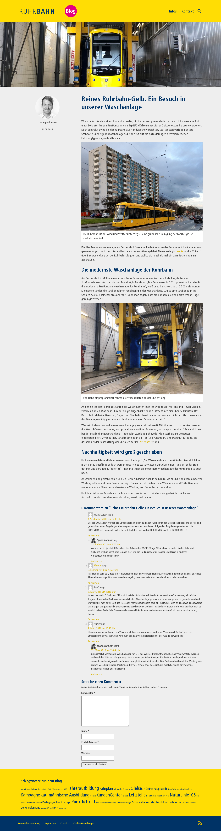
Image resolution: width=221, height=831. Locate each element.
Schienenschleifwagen (124, 803)
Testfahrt (181, 803)
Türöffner (192, 803)
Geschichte (126, 789)
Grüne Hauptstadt (156, 788)
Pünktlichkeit (83, 802)
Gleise (136, 788)
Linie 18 (149, 796)
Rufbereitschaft (105, 803)
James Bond (181, 789)
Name (85, 731)
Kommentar (88, 693)
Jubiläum (188, 789)
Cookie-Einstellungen (83, 823)
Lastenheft (145, 442)
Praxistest (39, 803)
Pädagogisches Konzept (56, 802)
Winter (49, 808)
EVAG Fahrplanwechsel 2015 (57, 789)
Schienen (113, 803)
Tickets (186, 803)
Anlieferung (33, 789)
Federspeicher (118, 789)
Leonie (179, 251)
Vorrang (44, 808)
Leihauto (125, 796)
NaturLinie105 (183, 795)
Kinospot (93, 796)
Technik (172, 802)
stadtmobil (157, 802)
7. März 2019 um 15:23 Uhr (102, 628)
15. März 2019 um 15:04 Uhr (105, 650)
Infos (173, 11)
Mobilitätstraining (163, 796)
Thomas (97, 565)
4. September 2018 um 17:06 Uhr (104, 519)
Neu (197, 796)
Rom (97, 803)
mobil (154, 796)
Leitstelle (137, 795)
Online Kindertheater (28, 803)
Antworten (93, 535)
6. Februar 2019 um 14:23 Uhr (103, 570)
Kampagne (30, 795)
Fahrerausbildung (83, 788)
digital (45, 789)
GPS (144, 789)
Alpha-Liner (25, 789)
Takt (165, 803)
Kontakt (188, 11)
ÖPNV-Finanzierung (59, 808)
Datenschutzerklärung (29, 823)
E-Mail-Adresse (90, 742)
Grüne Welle (172, 789)
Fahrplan (106, 789)
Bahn (40, 789)
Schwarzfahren (141, 802)
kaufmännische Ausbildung (65, 795)
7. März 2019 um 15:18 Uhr (102, 592)
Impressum (50, 823)
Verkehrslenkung (30, 807)
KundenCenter (109, 795)
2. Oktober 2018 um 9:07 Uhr (106, 544)
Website (85, 753)
